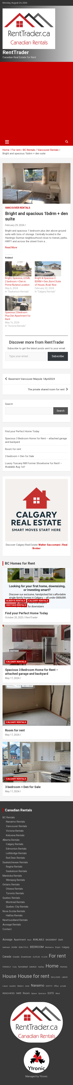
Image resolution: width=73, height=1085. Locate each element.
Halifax (41, 967)
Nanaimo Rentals (15, 821)
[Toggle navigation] (7, 142)
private (63, 986)
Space (34, 993)
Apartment (20, 939)
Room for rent (13, 449)
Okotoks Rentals (16, 605)
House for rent (33, 976)
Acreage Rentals (12, 924)
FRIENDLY (7, 967)
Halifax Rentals (14, 915)
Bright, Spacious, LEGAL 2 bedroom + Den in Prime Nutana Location (17, 281)
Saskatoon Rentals (16, 871)
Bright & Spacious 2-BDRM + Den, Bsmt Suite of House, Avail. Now (48, 281)
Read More (11, 247)
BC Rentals (9, 817)
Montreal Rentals (15, 902)
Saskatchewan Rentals (15, 862)
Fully (15, 967)
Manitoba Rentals (12, 875)
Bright (57, 947)
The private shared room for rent (46, 389)
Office (56, 986)
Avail (29, 940)
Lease (5, 986)
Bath (60, 939)
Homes (63, 966)
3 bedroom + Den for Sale (19, 456)
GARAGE (32, 967)
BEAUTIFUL (24, 947)
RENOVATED (9, 993)
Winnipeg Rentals (15, 879)
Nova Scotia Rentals (14, 911)
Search (9, 404)
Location (12, 986)
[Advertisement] (36, 100)
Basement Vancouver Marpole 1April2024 (31, 378)
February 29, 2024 (14, 225)
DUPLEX (36, 957)
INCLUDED (55, 977)
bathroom (6, 947)
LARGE (65, 977)
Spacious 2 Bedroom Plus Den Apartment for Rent (18, 315)
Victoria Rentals (15, 830)
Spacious (42, 993)
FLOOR (44, 957)
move (27, 986)
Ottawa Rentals (14, 888)
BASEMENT (51, 939)
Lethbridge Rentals (16, 853)
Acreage (7, 939)
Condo (16, 956)
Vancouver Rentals (17, 207)
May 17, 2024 (12, 678)
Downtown (26, 957)
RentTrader (16, 52)
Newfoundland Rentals (15, 920)
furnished (23, 966)
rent (18, 993)
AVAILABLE (38, 939)
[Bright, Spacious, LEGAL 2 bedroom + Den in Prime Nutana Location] (18, 268)
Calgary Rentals (38, 601)
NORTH (49, 986)
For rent (57, 956)
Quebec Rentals (11, 897)
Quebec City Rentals (17, 906)
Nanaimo (37, 985)
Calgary (65, 947)
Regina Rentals (14, 866)
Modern (20, 986)
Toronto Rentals (15, 893)
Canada (7, 956)
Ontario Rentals (11, 884)
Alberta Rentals (15, 601)
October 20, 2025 (14, 617)
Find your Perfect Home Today (22, 431)
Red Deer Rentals (15, 857)
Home (52, 966)
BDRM (14, 947)
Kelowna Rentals (15, 835)
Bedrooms (49, 947)
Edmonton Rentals (16, 848)
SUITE (51, 993)
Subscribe (58, 356)
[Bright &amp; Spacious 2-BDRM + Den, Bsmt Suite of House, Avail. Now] (48, 268)
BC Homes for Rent (20, 563)
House (9, 976)
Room (26, 993)
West (58, 993)
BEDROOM (37, 947)
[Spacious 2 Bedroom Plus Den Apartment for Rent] (18, 303)
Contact (7, 929)
